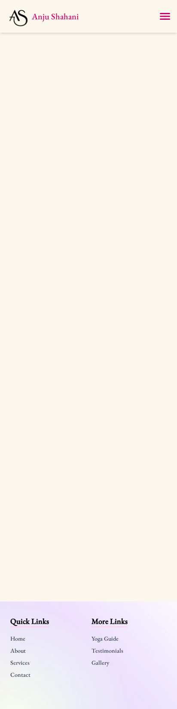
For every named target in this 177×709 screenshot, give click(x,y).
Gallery (100, 662)
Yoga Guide (105, 638)
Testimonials (107, 650)
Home (17, 638)
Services (20, 662)
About (18, 650)
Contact (20, 674)
